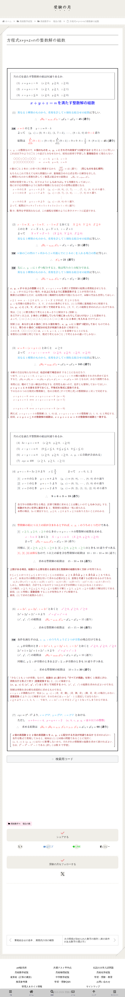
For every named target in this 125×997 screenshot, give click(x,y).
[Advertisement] (62, 55)
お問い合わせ (103, 981)
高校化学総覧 (103, 972)
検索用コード (64, 759)
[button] (104, 846)
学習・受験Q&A (62, 981)
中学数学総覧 (62, 977)
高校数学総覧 (21, 972)
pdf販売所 (22, 967)
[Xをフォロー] (62, 874)
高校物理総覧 (62, 972)
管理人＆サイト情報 (32, 986)
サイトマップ (93, 986)
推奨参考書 (21, 981)
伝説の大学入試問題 (103, 967)
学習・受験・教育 (103, 977)
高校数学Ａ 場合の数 (20, 824)
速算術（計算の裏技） (21, 977)
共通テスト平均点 (62, 967)
